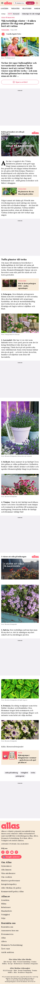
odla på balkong (8, 17)
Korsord (13, 14)
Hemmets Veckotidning (11, 945)
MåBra (4, 964)
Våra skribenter (8, 873)
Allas (3, 938)
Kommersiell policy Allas (12, 891)
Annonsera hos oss (9, 930)
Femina (33, 962)
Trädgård (15, 8)
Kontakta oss (7, 927)
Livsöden (5, 900)
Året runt (5, 948)
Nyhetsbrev (6, 866)
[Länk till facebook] (3, 852)
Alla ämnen (6, 870)
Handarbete (6, 911)
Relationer (26, 8)
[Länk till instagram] (7, 852)
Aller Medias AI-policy (11, 888)
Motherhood (18, 964)
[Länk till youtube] (12, 852)
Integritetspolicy (9, 884)
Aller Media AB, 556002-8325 (24, 980)
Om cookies (6, 877)
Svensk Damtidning (23, 962)
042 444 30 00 (27, 976)
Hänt (14, 962)
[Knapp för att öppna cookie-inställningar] (37, 3)
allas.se (32, 978)
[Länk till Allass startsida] (8, 3)
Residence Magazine (30, 964)
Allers (4, 941)
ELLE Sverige (8, 970)
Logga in (30, 3)
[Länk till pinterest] (16, 852)
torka (33, 773)
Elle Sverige (8, 962)
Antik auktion (7, 952)
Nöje (3, 918)
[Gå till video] (35, 132)
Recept (10, 964)
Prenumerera (19, 3)
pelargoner (20, 776)
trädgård (5, 30)
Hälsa (3, 904)
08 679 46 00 (31, 981)
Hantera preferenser (10, 880)
